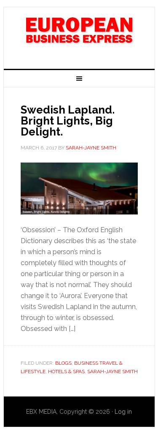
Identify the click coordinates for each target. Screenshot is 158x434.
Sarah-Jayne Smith (112, 371)
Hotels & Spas (66, 371)
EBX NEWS (79, 35)
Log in (123, 411)
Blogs (63, 363)
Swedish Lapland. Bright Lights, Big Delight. (68, 120)
